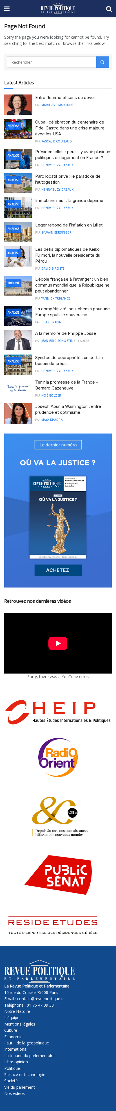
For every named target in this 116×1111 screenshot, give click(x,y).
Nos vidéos (14, 1093)
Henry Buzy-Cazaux (57, 165)
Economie (13, 1036)
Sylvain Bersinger (56, 232)
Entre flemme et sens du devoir (65, 97)
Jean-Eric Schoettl (57, 341)
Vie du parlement (19, 1087)
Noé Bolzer (51, 395)
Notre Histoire (17, 1011)
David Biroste (53, 268)
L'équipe (11, 1017)
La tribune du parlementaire (29, 1055)
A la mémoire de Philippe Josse (65, 333)
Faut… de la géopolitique (26, 1043)
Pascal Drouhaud (56, 141)
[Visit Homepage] (58, 8)
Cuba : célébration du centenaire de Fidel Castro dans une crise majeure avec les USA (69, 128)
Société (11, 1080)
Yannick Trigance (56, 298)
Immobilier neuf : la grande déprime (69, 200)
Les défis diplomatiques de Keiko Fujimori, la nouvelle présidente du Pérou (67, 255)
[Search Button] (109, 8)
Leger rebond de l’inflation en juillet (68, 225)
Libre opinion (16, 1061)
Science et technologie (24, 1074)
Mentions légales (19, 1024)
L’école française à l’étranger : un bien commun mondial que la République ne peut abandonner (72, 285)
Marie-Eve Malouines (59, 105)
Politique (12, 1068)
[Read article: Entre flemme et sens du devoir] (18, 104)
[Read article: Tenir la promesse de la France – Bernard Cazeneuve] (18, 389)
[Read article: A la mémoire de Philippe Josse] (18, 340)
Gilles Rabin (51, 322)
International (15, 1049)
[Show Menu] (7, 8)
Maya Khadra (52, 420)
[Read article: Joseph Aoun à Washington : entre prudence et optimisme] (18, 413)
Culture (10, 1030)
